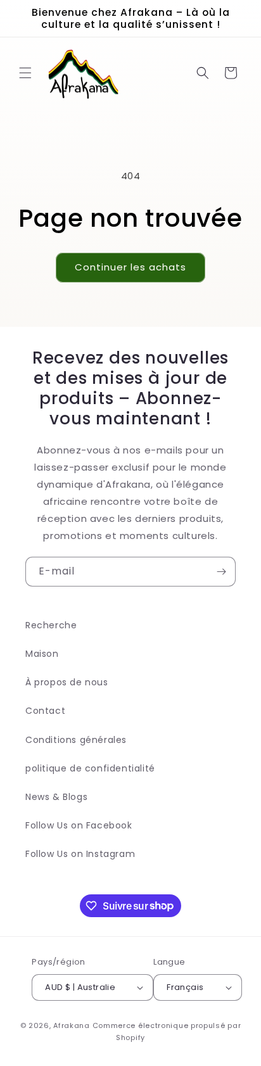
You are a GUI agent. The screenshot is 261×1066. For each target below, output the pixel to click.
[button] (25, 73)
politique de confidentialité (90, 768)
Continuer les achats (130, 267)
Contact (45, 710)
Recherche (51, 625)
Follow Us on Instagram (80, 853)
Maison (42, 653)
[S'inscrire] (221, 572)
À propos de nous (66, 682)
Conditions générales (76, 739)
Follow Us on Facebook (78, 825)
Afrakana (71, 1025)
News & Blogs (56, 796)
